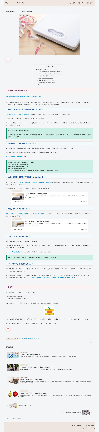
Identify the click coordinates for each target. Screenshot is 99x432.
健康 (26, 338)
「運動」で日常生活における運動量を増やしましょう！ (50, 72)
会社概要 (79, 425)
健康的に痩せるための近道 (42, 69)
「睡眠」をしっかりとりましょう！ (46, 78)
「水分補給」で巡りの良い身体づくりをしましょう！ (50, 74)
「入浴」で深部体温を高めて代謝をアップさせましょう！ (51, 76)
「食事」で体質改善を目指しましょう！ (47, 80)
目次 (47, 66)
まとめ (37, 84)
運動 (38, 338)
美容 (34, 338)
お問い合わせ (91, 425)
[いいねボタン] (8, 59)
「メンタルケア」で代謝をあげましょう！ (47, 82)
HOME (73, 425)
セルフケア (20, 338)
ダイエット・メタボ (12, 338)
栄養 (30, 338)
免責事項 (84, 425)
